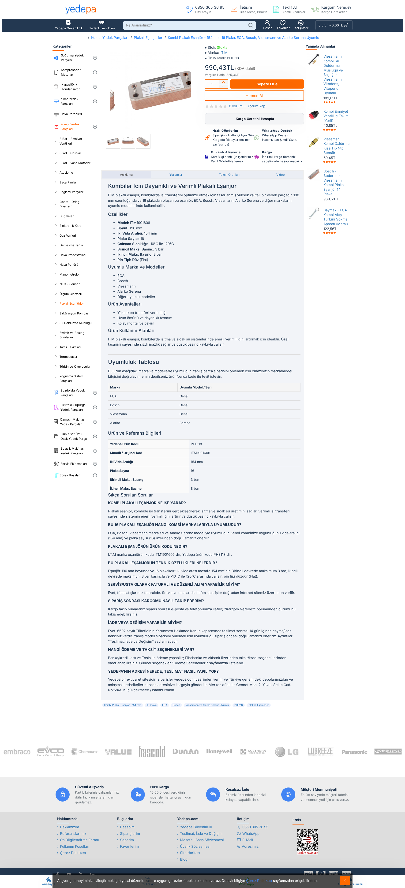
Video (280, 174)
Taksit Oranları (229, 174)
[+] (223, 82)
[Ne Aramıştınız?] (250, 25)
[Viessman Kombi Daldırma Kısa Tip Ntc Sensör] (313, 142)
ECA (164, 705)
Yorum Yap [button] (256, 106)
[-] (223, 86)
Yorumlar (175, 174)
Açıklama (126, 174)
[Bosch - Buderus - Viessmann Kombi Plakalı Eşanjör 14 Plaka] (313, 174)
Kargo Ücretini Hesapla (254, 119)
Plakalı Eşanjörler (148, 37)
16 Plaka (152, 705)
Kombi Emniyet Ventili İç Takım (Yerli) (336, 116)
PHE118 (238, 705)
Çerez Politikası (259, 880)
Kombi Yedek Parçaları (109, 37)
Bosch (176, 705)
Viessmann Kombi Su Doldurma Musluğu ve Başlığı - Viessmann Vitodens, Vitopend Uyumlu (333, 74)
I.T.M (224, 52)
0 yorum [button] (236, 106)
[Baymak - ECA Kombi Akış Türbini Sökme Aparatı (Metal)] (313, 213)
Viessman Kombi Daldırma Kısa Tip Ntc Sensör (336, 146)
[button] (267, 84)
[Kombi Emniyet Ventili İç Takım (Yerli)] (313, 114)
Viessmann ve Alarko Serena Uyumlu (207, 705)
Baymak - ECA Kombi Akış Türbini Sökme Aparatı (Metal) (335, 217)
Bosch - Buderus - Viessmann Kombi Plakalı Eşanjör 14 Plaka (334, 182)
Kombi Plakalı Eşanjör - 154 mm (122, 705)
